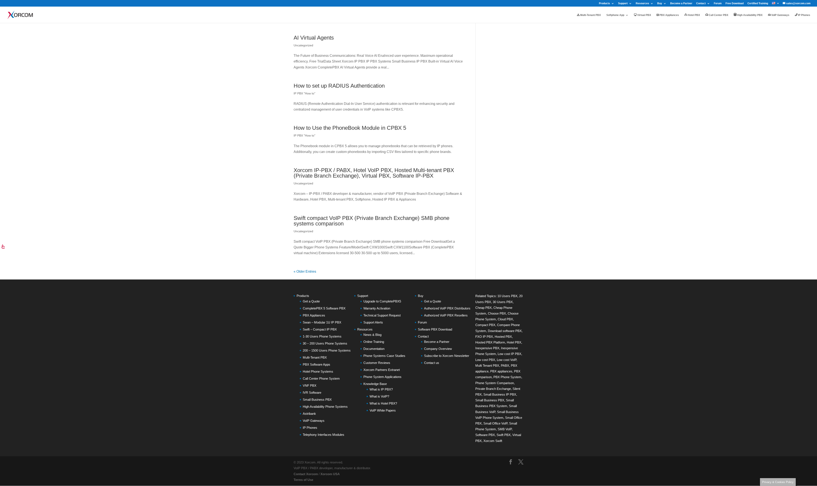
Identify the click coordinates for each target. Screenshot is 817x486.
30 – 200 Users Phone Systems (325, 343)
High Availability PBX (749, 15)
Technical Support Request (382, 315)
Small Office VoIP (495, 423)
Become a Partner (681, 3)
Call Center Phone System (321, 378)
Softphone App (615, 15)
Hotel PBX (693, 15)
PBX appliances (501, 371)
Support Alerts (373, 322)
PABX (505, 365)
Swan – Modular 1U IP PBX (322, 322)
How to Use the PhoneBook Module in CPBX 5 (350, 128)
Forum (718, 3)
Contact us (431, 363)
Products (604, 3)
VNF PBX (309, 385)
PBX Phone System (507, 377)
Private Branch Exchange (493, 389)
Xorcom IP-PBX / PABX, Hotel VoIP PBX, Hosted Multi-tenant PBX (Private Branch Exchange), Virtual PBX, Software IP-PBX (374, 173)
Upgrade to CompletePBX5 (382, 301)
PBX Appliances (669, 15)
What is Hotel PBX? (383, 403)
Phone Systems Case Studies (384, 356)
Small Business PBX (317, 399)
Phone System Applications (382, 377)
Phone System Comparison (494, 383)
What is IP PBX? (381, 389)
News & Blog (372, 334)
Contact (701, 3)
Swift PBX (504, 435)
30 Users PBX (503, 302)
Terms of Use (303, 480)
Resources (642, 3)
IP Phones (803, 15)
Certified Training (757, 3)
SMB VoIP (505, 429)
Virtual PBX (644, 15)
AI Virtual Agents (314, 37)
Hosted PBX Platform (490, 342)
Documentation (373, 349)
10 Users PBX (507, 296)
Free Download (735, 3)
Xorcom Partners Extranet (381, 370)
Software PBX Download (435, 329)
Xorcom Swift (492, 441)
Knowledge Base (375, 384)
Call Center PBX (718, 15)
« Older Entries (305, 271)
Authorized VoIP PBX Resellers (446, 315)
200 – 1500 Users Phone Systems (327, 350)
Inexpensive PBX (487, 348)
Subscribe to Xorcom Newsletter (446, 356)
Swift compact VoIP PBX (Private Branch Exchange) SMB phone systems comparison (371, 221)
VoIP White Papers (383, 410)
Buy (659, 3)
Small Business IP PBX (499, 394)
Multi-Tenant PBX (590, 15)
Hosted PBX (503, 336)
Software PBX (485, 435)
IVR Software (312, 392)
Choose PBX (497, 313)
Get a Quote (311, 301)
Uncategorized (303, 231)
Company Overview (438, 349)
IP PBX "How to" (304, 93)
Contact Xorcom (306, 474)
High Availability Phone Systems (325, 406)
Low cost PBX (485, 360)
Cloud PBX (505, 319)
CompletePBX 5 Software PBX (324, 308)
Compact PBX (485, 325)
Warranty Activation (376, 308)
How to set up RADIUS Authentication (339, 86)
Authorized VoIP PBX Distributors (447, 308)
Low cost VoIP (506, 360)
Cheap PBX (483, 307)
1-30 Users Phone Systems (322, 336)
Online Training (373, 341)
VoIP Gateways (780, 15)
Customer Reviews (376, 363)
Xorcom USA (330, 474)
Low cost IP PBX (509, 354)
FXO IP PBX (484, 336)
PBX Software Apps (316, 364)
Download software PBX (505, 331)
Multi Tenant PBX (487, 365)
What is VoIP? (379, 396)
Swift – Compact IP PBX (320, 329)
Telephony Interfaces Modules (323, 434)
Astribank (309, 413)
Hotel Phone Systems (318, 371)
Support (623, 3)
